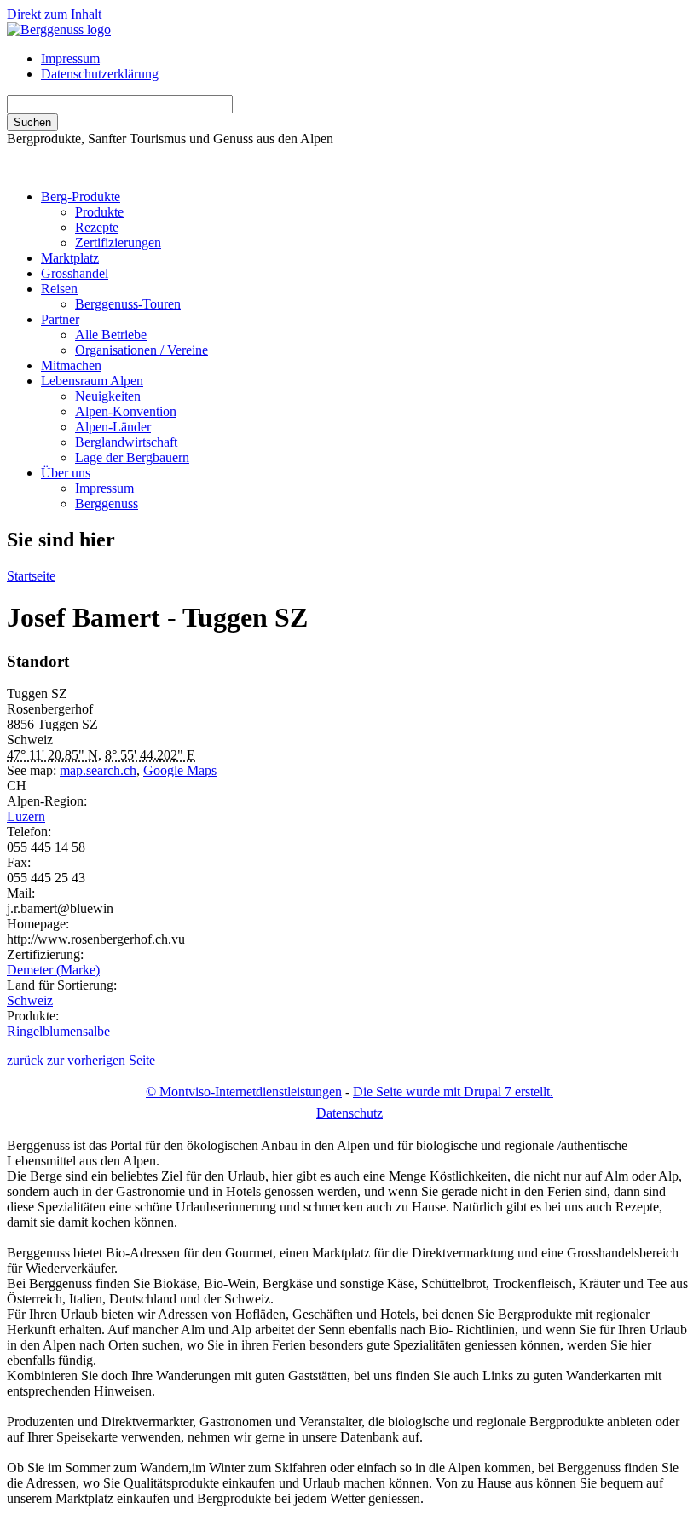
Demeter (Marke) (53, 969)
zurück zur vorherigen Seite (81, 1060)
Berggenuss (106, 503)
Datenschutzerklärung (100, 73)
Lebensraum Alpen (92, 380)
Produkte (99, 212)
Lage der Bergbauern (132, 457)
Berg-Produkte (80, 196)
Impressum (70, 58)
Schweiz (30, 1000)
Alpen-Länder (113, 426)
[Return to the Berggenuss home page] (59, 29)
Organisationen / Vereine (141, 350)
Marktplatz (70, 258)
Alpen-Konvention (125, 411)
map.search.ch (98, 770)
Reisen (59, 288)
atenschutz (349, 1113)
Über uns (65, 472)
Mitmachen (71, 365)
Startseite (31, 576)
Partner (60, 319)
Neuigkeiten (108, 396)
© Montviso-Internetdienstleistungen (244, 1091)
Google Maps (180, 770)
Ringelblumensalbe (58, 1031)
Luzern (26, 816)
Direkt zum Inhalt (54, 14)
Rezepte (96, 227)
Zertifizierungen (118, 242)
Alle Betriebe (111, 334)
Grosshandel (74, 273)
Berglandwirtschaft (126, 442)
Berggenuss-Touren (128, 304)
